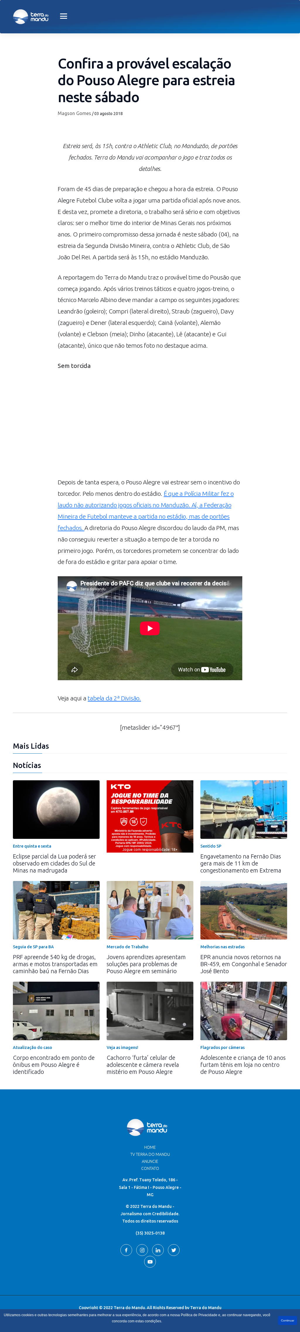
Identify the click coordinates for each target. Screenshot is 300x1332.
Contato (150, 1168)
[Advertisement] (150, 427)
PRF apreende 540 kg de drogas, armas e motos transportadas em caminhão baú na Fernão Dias (55, 964)
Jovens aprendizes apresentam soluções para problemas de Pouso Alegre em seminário (146, 964)
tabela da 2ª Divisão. (114, 698)
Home (150, 1147)
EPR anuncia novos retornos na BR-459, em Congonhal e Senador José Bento (243, 964)
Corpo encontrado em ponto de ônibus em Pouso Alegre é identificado (54, 1064)
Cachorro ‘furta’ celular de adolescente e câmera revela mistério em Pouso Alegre (143, 1064)
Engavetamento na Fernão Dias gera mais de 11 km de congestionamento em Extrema (240, 863)
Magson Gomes (74, 113)
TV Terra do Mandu (150, 1154)
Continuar (287, 1320)
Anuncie (150, 1161)
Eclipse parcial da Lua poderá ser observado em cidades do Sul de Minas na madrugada (54, 863)
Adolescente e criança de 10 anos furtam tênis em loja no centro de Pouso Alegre (243, 1064)
